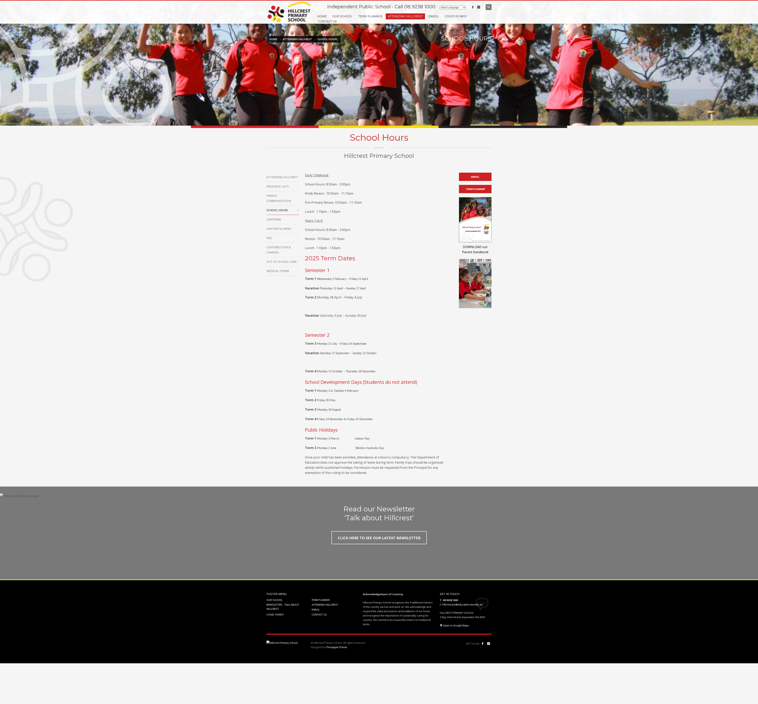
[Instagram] (479, 7)
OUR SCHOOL (274, 600)
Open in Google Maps (455, 625)
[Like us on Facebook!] (483, 644)
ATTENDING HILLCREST (325, 604)
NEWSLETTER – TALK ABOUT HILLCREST (282, 607)
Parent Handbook (475, 252)
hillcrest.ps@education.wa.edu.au (462, 604)
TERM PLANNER (321, 600)
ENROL (316, 609)
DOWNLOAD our (475, 247)
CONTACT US (319, 614)
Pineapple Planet (336, 647)
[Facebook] (473, 7)
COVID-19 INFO (275, 614)
